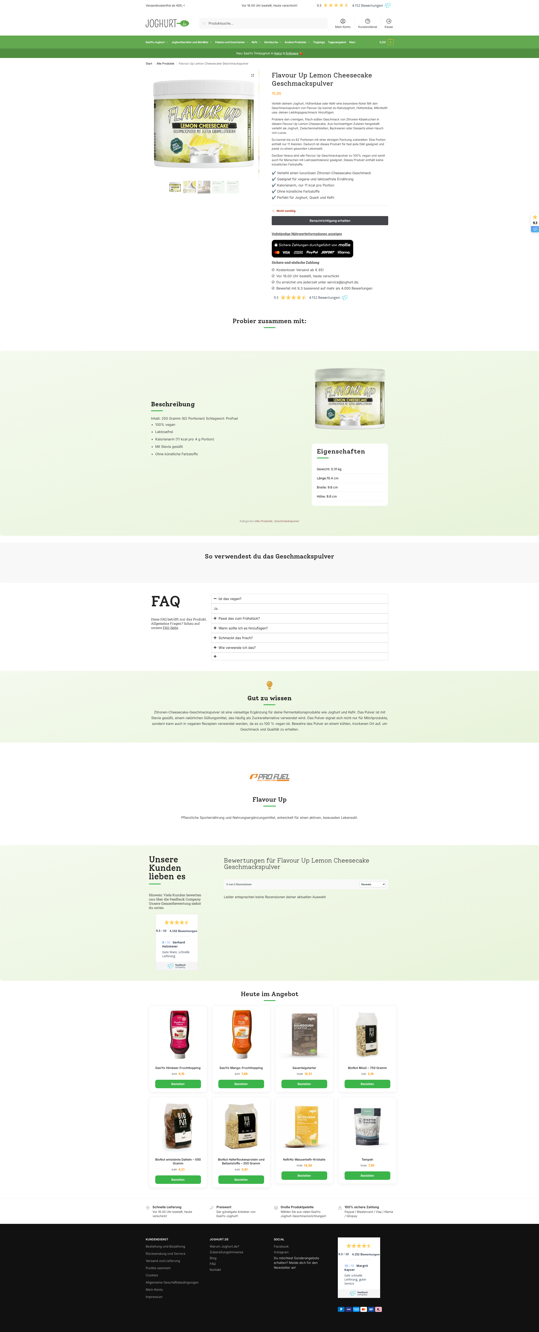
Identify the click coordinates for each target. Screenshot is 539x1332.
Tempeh (367, 1159)
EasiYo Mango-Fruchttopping (241, 1068)
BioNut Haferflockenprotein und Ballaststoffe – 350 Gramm (241, 1161)
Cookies (152, 1275)
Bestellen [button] (178, 1084)
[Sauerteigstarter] (304, 1034)
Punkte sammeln (158, 1268)
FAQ (213, 1264)
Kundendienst (367, 27)
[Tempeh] (367, 1126)
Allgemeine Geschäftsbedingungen (172, 1282)
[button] (387, 42)
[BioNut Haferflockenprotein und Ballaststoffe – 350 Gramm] (241, 1126)
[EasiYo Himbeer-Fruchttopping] (178, 1034)
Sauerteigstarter (304, 1068)
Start (149, 63)
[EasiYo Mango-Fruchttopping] (241, 1034)
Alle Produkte (165, 63)
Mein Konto (343, 27)
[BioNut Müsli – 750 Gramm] (367, 1034)
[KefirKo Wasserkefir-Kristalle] (304, 1126)
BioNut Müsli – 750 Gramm (367, 1068)
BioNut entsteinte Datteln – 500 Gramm (178, 1161)
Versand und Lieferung (163, 1261)
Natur (278, 53)
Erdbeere (292, 53)
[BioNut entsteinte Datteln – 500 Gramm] (178, 1126)
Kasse (389, 27)
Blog (213, 1258)
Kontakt (215, 1270)
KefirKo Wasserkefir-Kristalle (304, 1159)
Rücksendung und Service (166, 1254)
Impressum (154, 1297)
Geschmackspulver (286, 521)
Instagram (281, 1252)
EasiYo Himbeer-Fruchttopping (178, 1068)
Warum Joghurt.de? (224, 1246)
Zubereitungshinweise (226, 1252)
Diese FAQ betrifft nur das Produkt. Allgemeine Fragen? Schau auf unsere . (179, 623)
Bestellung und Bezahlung (165, 1246)
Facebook (281, 1246)
